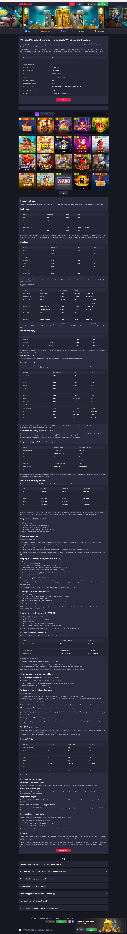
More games (63, 193)
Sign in (80, 4)
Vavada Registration (63, 850)
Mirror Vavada (63, 99)
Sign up (72, 4)
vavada (2, 1)
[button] (2, 17)
